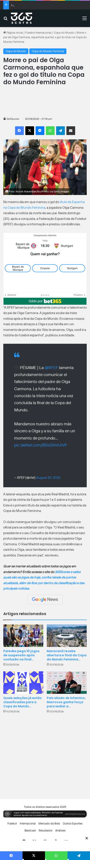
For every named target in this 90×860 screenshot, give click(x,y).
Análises (60, 830)
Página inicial (14, 32)
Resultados (45, 830)
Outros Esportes (73, 823)
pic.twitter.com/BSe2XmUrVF (40, 445)
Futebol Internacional (38, 32)
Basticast (30, 830)
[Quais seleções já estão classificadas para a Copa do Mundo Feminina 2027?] (23, 682)
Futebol (12, 823)
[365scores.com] (21, 18)
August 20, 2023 (48, 478)
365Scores (13, 118)
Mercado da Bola (49, 823)
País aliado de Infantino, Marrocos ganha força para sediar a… (66, 702)
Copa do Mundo (64, 32)
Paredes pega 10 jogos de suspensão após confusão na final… (21, 655)
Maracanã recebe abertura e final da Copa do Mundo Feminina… (67, 655)
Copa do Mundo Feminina (48, 51)
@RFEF (51, 367)
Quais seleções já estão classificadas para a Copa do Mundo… (22, 702)
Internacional (28, 823)
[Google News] (45, 599)
